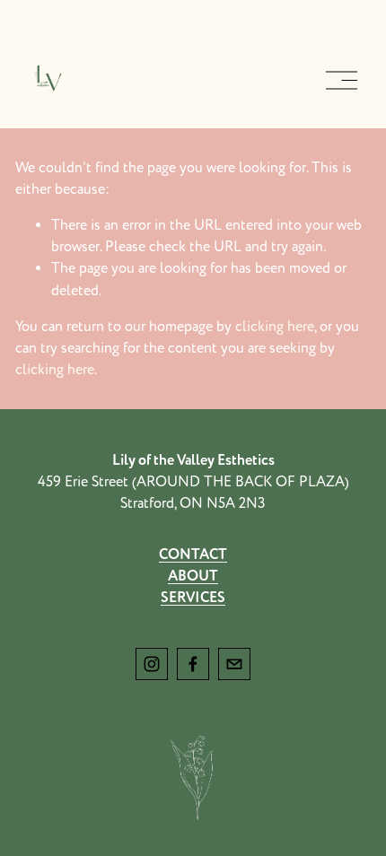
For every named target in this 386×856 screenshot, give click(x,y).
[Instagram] (152, 664)
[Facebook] (193, 664)
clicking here (274, 327)
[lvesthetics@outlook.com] (234, 664)
